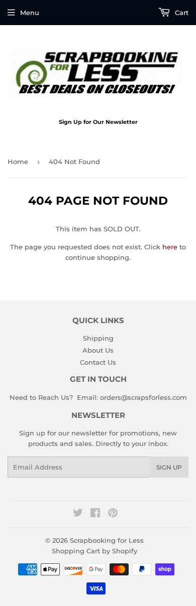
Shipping (98, 338)
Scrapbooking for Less (107, 540)
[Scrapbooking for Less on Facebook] (95, 514)
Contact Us (98, 362)
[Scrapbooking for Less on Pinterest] (113, 514)
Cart (180, 13)
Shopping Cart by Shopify (94, 551)
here (169, 247)
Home (18, 162)
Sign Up (169, 467)
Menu (29, 13)
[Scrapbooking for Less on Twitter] (78, 514)
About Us (98, 350)
